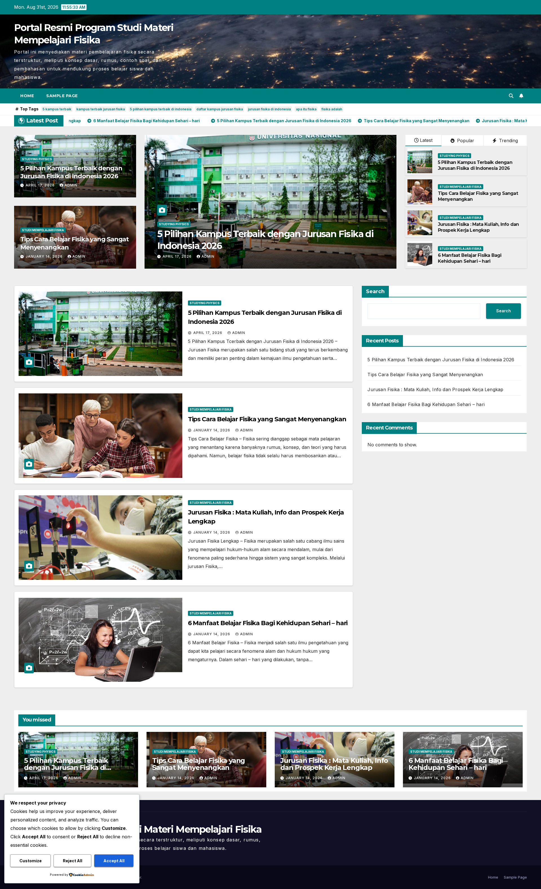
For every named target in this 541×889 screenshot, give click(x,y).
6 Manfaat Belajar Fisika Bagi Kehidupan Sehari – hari (470, 258)
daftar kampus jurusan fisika (219, 109)
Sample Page (62, 95)
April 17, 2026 (41, 185)
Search (375, 291)
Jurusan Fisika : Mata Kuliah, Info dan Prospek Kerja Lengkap (478, 227)
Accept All (114, 860)
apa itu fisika (306, 109)
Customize (30, 860)
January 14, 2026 (45, 256)
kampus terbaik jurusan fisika (100, 109)
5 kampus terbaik (57, 109)
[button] (511, 96)
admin (71, 185)
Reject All (72, 860)
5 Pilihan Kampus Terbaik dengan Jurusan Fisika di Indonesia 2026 (71, 172)
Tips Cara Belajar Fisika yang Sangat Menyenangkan (268, 245)
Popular (465, 140)
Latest (426, 140)
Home (27, 95)
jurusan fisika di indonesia (269, 109)
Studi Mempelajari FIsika (43, 230)
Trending (508, 140)
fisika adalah (332, 109)
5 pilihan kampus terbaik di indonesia (160, 109)
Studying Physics (37, 159)
